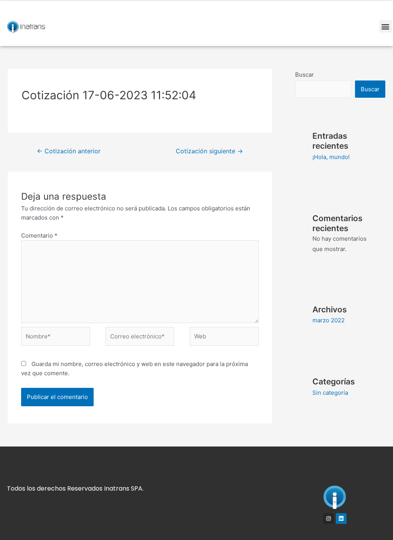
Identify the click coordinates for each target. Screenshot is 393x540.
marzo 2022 (328, 320)
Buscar (304, 74)
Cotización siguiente (209, 151)
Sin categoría (330, 392)
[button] (385, 26)
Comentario (39, 235)
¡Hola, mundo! (331, 157)
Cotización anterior (69, 151)
